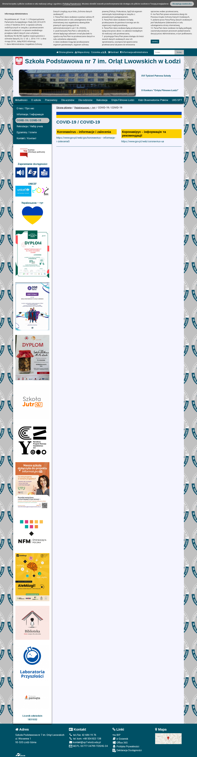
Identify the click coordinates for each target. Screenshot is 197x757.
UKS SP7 (177, 100)
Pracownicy (51, 100)
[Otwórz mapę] (168, 738)
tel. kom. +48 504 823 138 (86, 738)
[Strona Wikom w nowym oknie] (20, 754)
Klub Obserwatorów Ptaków (153, 100)
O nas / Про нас (25, 108)
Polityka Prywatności (127, 746)
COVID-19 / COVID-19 (29, 120)
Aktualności (21, 100)
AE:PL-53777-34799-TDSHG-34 (90, 746)
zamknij (155, 41)
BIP (118, 734)
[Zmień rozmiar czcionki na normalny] (101, 52)
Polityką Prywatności (72, 4)
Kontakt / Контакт (26, 138)
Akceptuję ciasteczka (182, 4)
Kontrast (114, 52)
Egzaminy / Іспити (27, 132)
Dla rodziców (85, 100)
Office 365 (122, 742)
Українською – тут (84, 107)
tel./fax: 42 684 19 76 (84, 734)
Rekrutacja (101, 100)
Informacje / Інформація (30, 114)
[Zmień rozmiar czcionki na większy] (103, 52)
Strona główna (65, 52)
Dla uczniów (67, 100)
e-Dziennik (122, 738)
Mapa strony (83, 52)
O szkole (36, 100)
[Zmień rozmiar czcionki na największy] (105, 52)
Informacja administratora (135, 52)
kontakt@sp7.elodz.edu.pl (86, 742)
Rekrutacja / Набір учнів (30, 126)
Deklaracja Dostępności (129, 750)
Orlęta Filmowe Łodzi (122, 100)
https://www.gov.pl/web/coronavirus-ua (142, 141)
